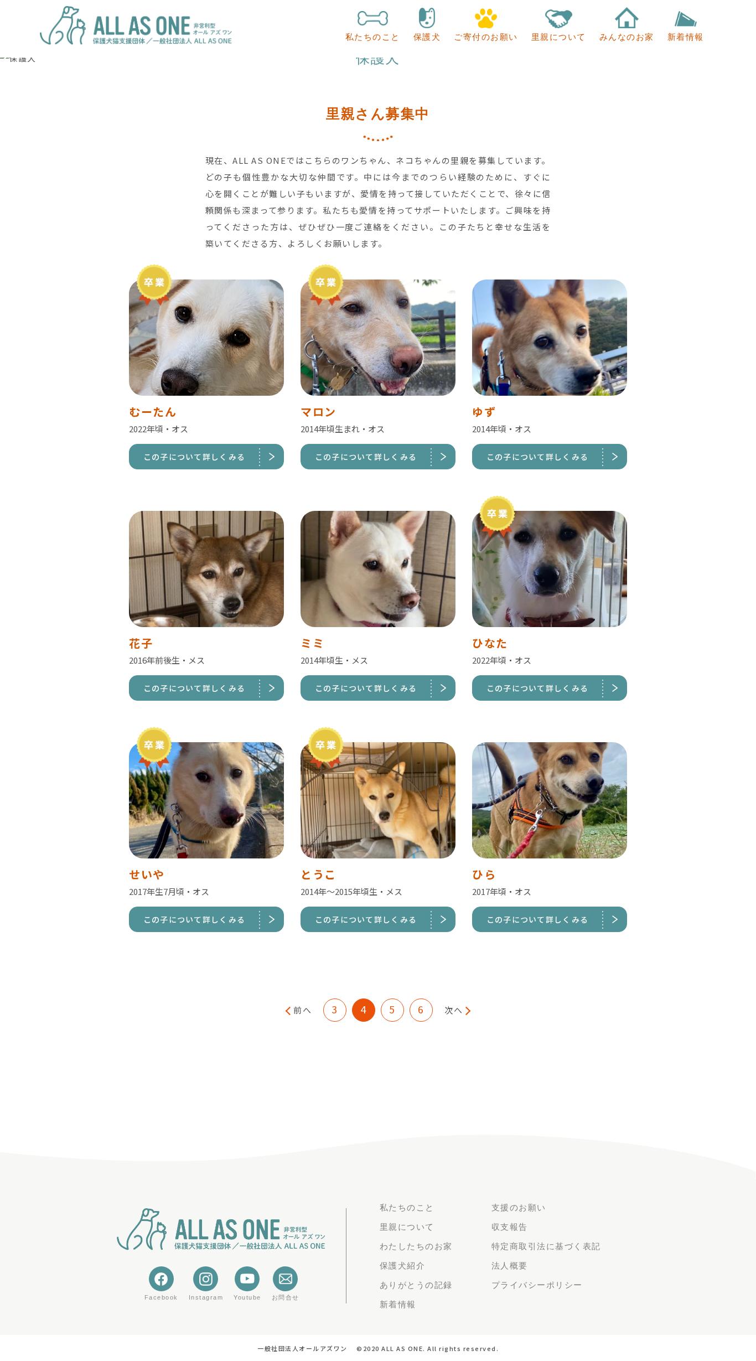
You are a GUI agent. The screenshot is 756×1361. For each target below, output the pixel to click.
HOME (68, 64)
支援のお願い (518, 1207)
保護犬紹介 (403, 1265)
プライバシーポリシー (537, 1285)
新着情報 (398, 1304)
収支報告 (509, 1226)
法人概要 (509, 1265)
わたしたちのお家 (416, 1246)
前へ (302, 1010)
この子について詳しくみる (194, 456)
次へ (453, 1010)
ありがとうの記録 (416, 1285)
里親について (407, 1226)
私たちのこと (407, 1207)
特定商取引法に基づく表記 (546, 1246)
